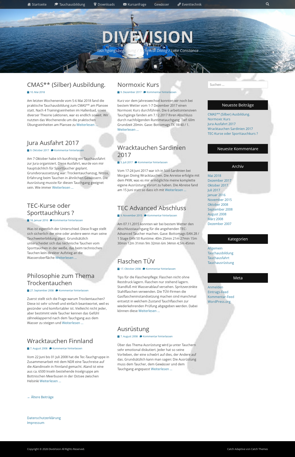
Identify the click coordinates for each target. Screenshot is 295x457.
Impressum (35, 423)
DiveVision (148, 36)
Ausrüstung (133, 329)
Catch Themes (259, 449)
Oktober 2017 (218, 185)
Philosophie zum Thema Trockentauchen (61, 279)
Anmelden (215, 287)
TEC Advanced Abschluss (151, 208)
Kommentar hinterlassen (161, 92)
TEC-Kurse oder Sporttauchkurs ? (50, 209)
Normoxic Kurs (138, 84)
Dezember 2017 (219, 180)
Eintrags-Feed (218, 292)
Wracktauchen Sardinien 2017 (151, 151)
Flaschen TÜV (136, 261)
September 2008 (220, 209)
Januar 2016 (217, 195)
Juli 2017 (214, 190)
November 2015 (220, 200)
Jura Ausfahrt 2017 (53, 143)
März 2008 (215, 219)
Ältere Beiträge (40, 397)
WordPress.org (219, 301)
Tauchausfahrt (218, 258)
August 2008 (217, 214)
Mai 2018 (214, 175)
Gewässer (161, 4)
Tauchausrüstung (221, 262)
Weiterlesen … (87, 125)
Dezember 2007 (219, 224)
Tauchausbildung (220, 253)
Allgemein (215, 248)
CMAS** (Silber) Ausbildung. (66, 84)
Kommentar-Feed (221, 297)
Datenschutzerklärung (44, 418)
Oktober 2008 (218, 204)
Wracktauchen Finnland (60, 341)
